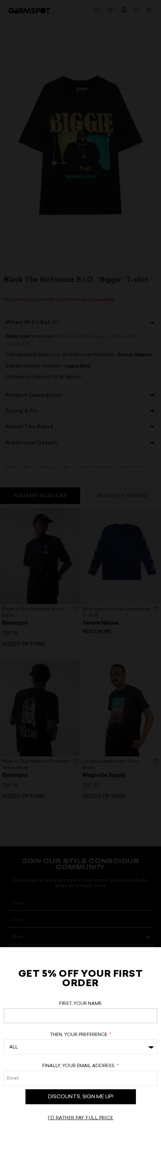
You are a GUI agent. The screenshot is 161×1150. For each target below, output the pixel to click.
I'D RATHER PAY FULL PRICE (80, 1117)
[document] (80, 575)
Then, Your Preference (79, 1034)
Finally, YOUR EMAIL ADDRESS (79, 1065)
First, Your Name (80, 1003)
